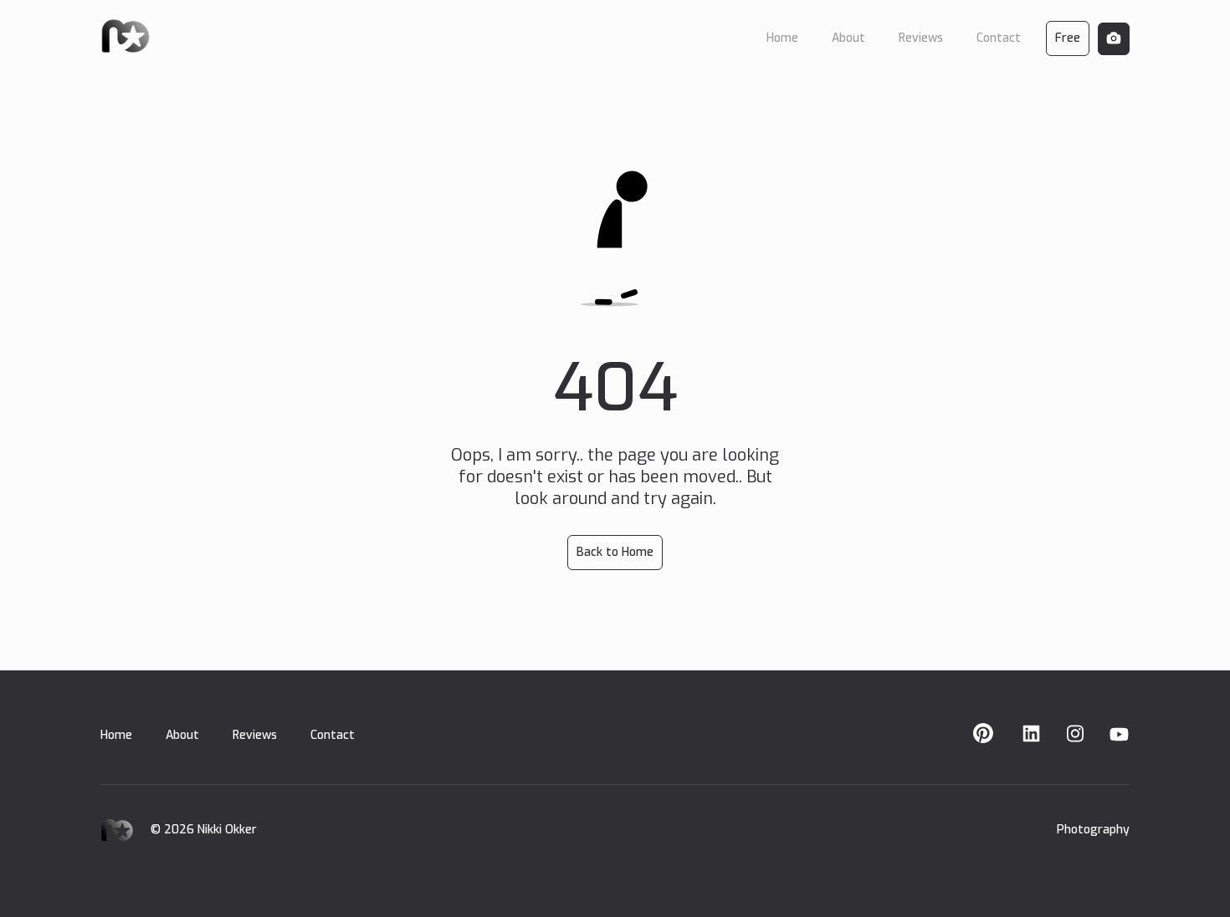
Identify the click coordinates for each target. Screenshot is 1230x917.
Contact (332, 735)
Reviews (255, 735)
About (182, 735)
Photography (1093, 830)
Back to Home (615, 552)
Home (116, 735)
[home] (125, 35)
